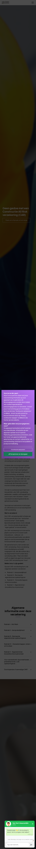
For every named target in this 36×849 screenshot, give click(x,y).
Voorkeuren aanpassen (18, 449)
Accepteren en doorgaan (19, 454)
